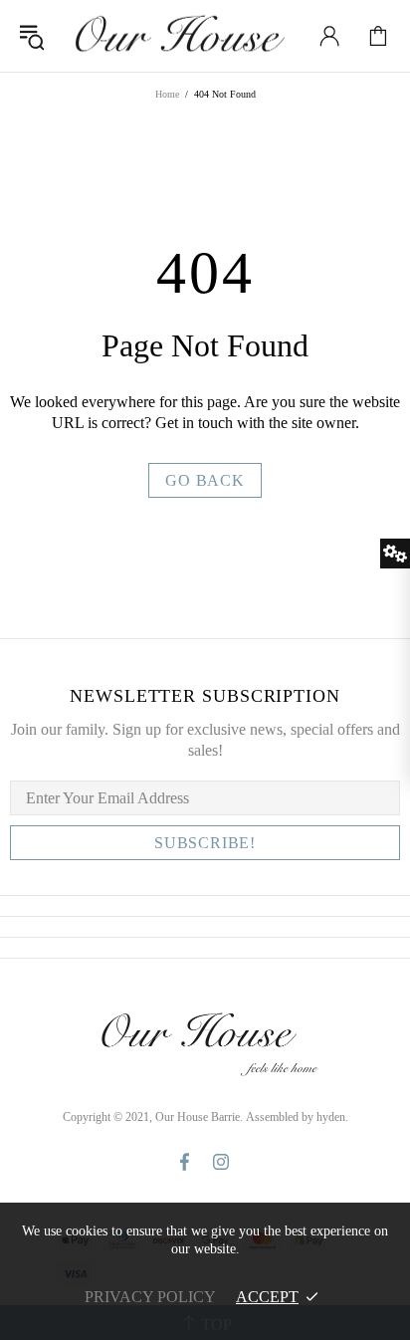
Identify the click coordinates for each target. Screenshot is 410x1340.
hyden (330, 1117)
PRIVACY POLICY (150, 1296)
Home (167, 94)
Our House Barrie (178, 36)
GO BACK (205, 480)
